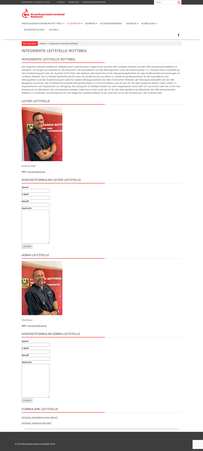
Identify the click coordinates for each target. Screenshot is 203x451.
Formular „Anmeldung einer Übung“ (40, 417)
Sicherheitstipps (34, 30)
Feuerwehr (74, 23)
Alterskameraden (111, 23)
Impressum (74, 2)
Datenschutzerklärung (94, 2)
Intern (53, 30)
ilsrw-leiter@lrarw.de (36, 171)
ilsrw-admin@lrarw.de (37, 325)
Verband (90, 23)
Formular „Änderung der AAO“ (37, 423)
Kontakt (61, 2)
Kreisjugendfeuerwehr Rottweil (42, 23)
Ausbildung (148, 23)
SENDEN (27, 246)
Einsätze (131, 23)
